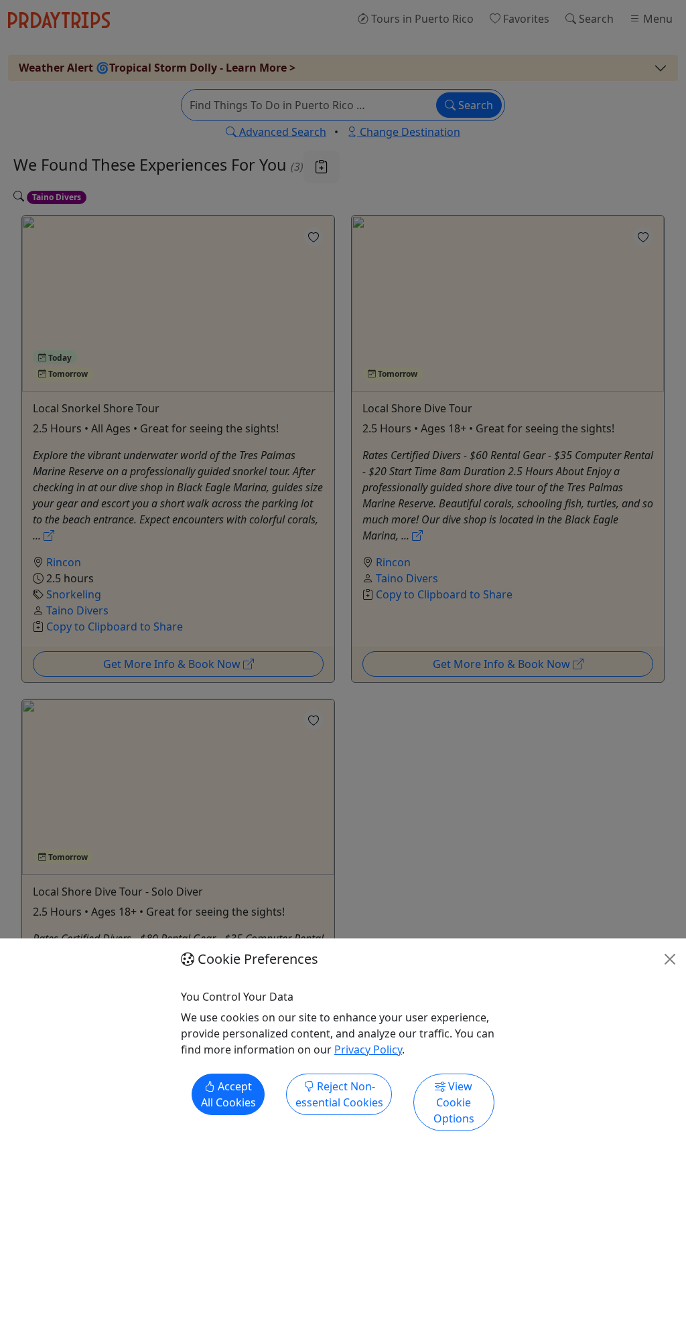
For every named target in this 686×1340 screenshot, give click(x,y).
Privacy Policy (368, 1049)
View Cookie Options (453, 1102)
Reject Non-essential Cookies (339, 1094)
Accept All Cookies (228, 1094)
